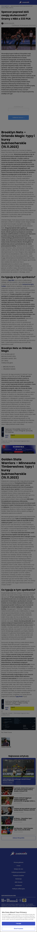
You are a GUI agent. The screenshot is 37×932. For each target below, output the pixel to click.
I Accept (18, 923)
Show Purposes (18, 928)
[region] (18, 919)
